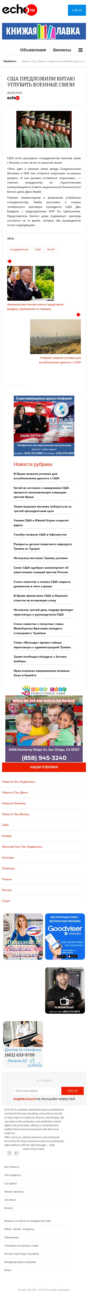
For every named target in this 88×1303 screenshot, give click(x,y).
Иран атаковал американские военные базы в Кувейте (42, 673)
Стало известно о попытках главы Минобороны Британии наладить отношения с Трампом (39, 628)
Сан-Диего (11, 1183)
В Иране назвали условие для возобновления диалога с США (36, 476)
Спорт (6, 900)
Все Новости (12, 1167)
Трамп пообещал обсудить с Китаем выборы (40, 659)
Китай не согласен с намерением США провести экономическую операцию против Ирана (41, 492)
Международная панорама (20, 1262)
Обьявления (12, 1237)
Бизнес (9, 1208)
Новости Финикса (13, 803)
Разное (7, 879)
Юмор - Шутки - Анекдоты (19, 1229)
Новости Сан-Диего (15, 792)
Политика (8, 868)
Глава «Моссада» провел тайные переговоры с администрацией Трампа (42, 645)
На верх (46, 1080)
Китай (50, 249)
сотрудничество (19, 249)
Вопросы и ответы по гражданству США (28, 1221)
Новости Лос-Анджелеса (18, 781)
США (38, 249)
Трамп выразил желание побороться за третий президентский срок (42, 509)
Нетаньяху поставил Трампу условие (41, 558)
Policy (8, 1270)
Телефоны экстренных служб (21, 1245)
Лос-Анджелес (13, 1175)
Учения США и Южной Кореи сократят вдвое (41, 523)
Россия (6, 890)
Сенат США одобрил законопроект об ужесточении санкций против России (41, 570)
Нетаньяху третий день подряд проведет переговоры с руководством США (43, 612)
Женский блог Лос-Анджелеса (22, 846)
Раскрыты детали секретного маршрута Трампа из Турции (43, 546)
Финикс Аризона (14, 1191)
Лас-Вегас (10, 1199)
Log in (77, 10)
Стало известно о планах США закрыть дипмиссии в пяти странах (42, 584)
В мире (7, 835)
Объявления (33, 50)
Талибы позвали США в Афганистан (40, 534)
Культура (8, 857)
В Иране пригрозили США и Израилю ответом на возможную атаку (41, 598)
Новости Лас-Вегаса (15, 814)
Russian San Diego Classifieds (22, 1253)
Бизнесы (62, 50)
